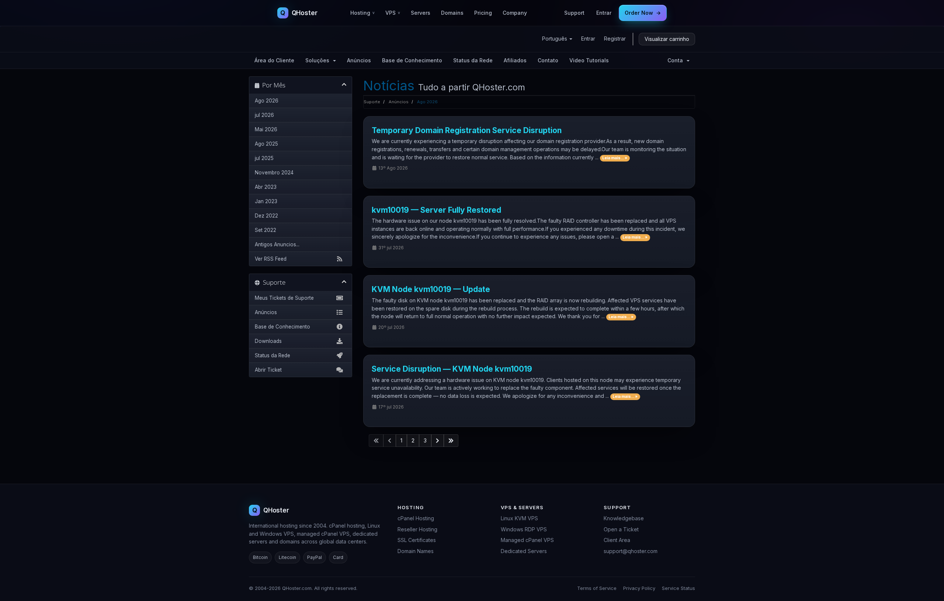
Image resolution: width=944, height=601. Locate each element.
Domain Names (416, 551)
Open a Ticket (621, 529)
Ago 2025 (266, 144)
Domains (452, 13)
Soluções (318, 60)
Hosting (362, 13)
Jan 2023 (266, 201)
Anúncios (359, 60)
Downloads (268, 341)
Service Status (678, 588)
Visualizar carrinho (667, 39)
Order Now (643, 13)
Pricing (483, 13)
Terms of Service (597, 588)
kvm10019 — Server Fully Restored (436, 210)
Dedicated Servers (524, 551)
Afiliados (515, 60)
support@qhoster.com (630, 551)
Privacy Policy (639, 588)
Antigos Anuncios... (277, 244)
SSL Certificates (417, 540)
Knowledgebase (624, 518)
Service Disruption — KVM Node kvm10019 (452, 369)
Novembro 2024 (274, 173)
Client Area (617, 540)
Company (515, 13)
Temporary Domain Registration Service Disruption (467, 130)
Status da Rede (473, 60)
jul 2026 (264, 115)
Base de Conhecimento (412, 60)
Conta (676, 60)
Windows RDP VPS (524, 529)
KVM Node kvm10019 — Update (431, 289)
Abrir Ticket (268, 370)
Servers (420, 13)
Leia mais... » (614, 158)
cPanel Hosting (416, 518)
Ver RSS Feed (271, 259)
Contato (548, 60)
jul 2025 (264, 158)
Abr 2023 (266, 187)
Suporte (372, 101)
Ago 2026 (266, 101)
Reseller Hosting (417, 529)
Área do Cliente (274, 60)
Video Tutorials (589, 60)
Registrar (615, 38)
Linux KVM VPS (519, 518)
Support (574, 13)
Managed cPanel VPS (527, 540)
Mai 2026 (266, 129)
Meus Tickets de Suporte (284, 298)
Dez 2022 (266, 216)
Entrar (603, 13)
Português (555, 38)
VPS (392, 13)
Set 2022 (265, 230)
